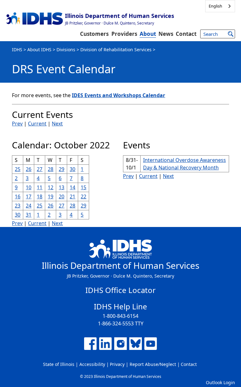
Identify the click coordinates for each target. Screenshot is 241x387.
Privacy (117, 364)
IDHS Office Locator (120, 290)
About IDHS (39, 50)
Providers (124, 33)
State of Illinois (58, 364)
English (215, 6)
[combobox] (220, 6)
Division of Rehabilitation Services (116, 50)
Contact (186, 33)
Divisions (65, 50)
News (165, 33)
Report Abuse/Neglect (153, 364)
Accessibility (92, 364)
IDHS (17, 50)
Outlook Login (220, 382)
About (148, 33)
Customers (94, 33)
